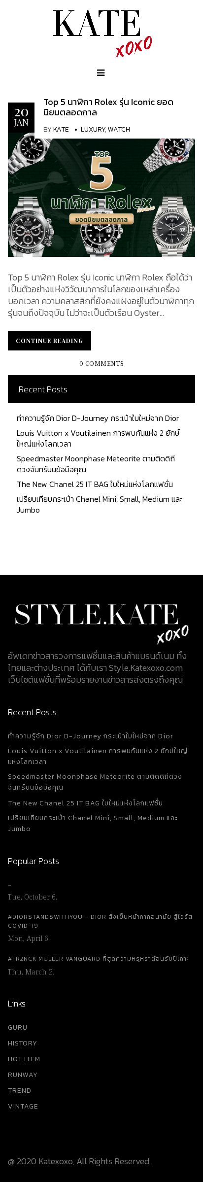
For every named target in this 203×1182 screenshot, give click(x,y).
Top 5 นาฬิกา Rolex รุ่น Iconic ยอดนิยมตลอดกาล (108, 107)
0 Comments (101, 364)
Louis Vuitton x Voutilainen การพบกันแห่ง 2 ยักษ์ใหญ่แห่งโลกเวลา (98, 438)
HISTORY (22, 1043)
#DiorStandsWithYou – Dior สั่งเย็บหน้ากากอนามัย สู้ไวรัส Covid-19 (100, 921)
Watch (119, 129)
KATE (61, 129)
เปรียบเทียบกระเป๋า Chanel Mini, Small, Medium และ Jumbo (99, 504)
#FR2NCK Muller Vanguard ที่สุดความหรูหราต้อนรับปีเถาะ (98, 958)
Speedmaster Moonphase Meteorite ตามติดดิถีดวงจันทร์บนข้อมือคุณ (96, 464)
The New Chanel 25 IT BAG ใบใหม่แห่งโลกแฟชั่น (95, 484)
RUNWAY (23, 1075)
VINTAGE (23, 1106)
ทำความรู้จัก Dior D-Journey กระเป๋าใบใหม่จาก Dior (98, 418)
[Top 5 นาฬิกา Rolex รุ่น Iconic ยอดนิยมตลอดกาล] (101, 193)
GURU (18, 1027)
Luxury (93, 129)
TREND (20, 1090)
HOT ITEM (24, 1059)
